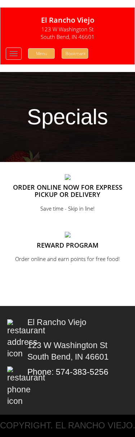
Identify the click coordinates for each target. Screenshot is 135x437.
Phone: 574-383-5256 (67, 372)
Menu (41, 53)
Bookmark (76, 53)
